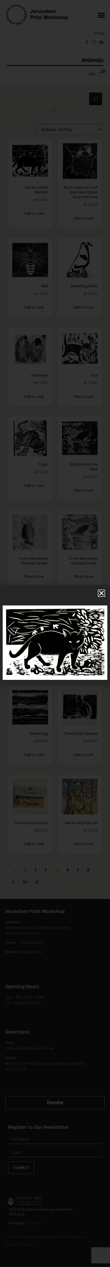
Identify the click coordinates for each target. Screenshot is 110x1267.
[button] (101, 593)
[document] (55, 633)
